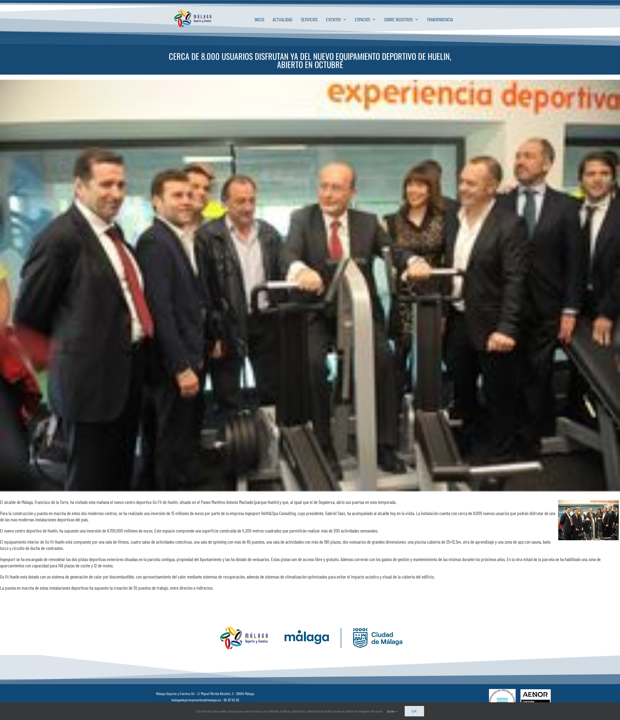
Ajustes (391, 711)
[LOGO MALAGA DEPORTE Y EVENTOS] (193, 12)
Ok (414, 711)
